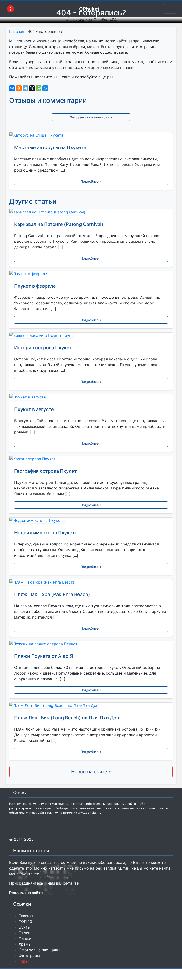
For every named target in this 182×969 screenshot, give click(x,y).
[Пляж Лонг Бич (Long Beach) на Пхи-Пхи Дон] (91, 706)
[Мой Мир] (45, 88)
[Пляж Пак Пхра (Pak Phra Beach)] (91, 583)
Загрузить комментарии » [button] (91, 117)
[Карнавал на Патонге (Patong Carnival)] (91, 213)
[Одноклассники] (19, 88)
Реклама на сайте (26, 892)
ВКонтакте (29, 873)
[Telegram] (25, 88)
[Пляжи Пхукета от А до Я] (91, 645)
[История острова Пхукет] (91, 336)
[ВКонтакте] (12, 88)
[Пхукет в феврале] (91, 274)
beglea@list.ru (108, 868)
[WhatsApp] (38, 88)
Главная (16, 31)
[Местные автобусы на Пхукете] (91, 136)
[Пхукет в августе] (91, 398)
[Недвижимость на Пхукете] (91, 521)
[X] (32, 88)
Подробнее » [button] (91, 181)
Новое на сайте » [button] (91, 771)
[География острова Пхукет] (91, 459)
